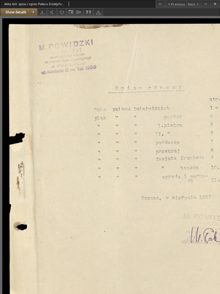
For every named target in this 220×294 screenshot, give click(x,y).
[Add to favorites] (62, 12)
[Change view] (70, 12)
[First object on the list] (160, 4)
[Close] (215, 4)
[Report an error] (98, 12)
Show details (15, 12)
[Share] (52, 12)
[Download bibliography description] (78, 12)
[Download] (42, 12)
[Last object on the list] (206, 4)
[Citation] (88, 12)
